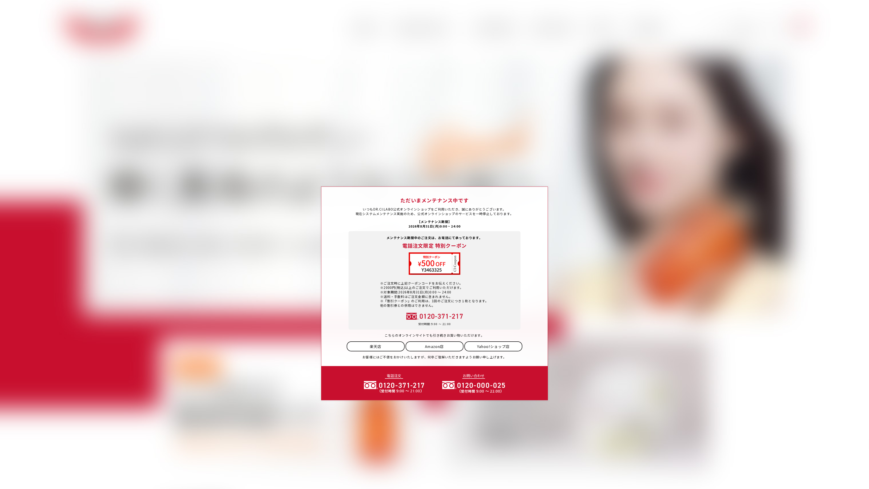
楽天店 (376, 346)
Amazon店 (434, 346)
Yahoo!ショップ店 (493, 346)
